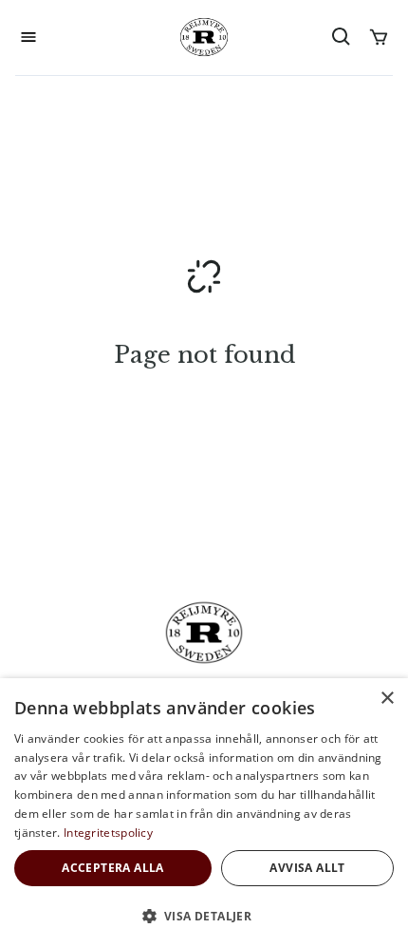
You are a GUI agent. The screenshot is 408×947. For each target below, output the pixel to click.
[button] (204, 915)
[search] (341, 37)
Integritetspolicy (108, 832)
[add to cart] (378, 37)
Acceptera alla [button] (113, 868)
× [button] (387, 698)
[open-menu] (28, 37)
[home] (204, 37)
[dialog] (204, 812)
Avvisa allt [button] (306, 868)
